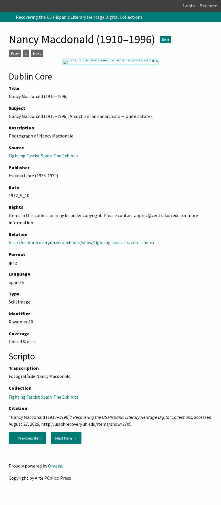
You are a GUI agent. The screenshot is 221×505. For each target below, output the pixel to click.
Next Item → (66, 438)
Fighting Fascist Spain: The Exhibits (43, 156)
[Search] (216, 17)
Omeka (55, 466)
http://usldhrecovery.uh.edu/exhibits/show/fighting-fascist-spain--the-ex (81, 242)
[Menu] (6, 17)
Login (189, 5)
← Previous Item (27, 438)
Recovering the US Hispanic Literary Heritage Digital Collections (79, 17)
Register (208, 5)
